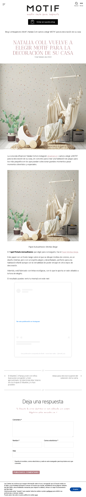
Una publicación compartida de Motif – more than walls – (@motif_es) (43, 353)
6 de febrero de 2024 (43, 57)
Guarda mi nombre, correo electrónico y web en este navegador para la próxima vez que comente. (44, 462)
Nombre (16, 441)
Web (14, 451)
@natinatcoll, (52, 156)
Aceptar (75, 489)
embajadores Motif (18, 32)
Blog (7, 32)
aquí (36, 495)
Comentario (17, 420)
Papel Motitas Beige (70, 252)
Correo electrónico (51, 441)
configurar (49, 491)
